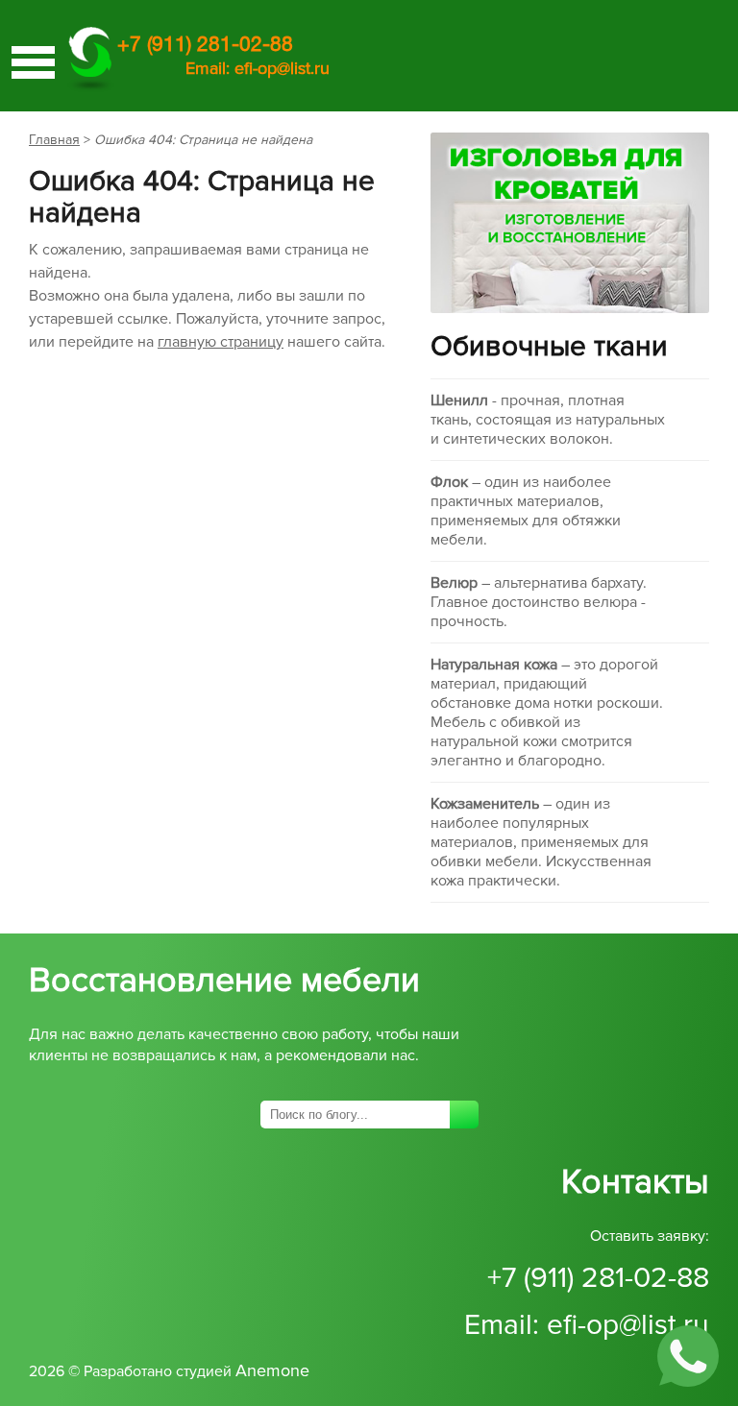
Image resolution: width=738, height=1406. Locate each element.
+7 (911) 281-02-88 (598, 1278)
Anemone (272, 1370)
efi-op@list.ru (282, 68)
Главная (54, 140)
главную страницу (220, 342)
